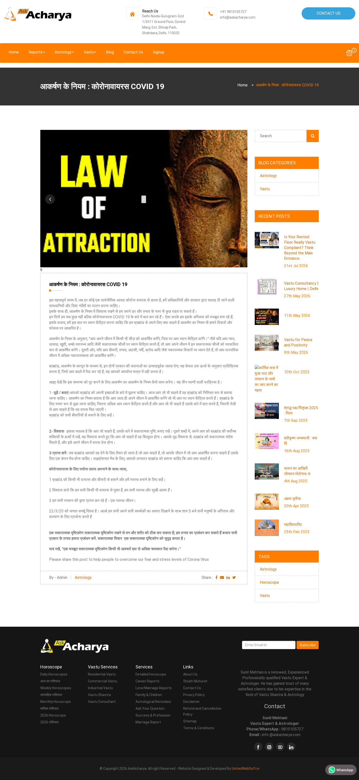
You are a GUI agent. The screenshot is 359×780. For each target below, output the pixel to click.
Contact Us (328, 13)
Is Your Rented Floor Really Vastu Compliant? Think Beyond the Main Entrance (299, 248)
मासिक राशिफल (49, 708)
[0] (349, 52)
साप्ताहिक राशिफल (51, 695)
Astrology (63, 52)
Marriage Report (148, 722)
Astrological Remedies (153, 702)
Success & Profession (153, 715)
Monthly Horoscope (55, 702)
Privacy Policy (194, 695)
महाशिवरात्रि (293, 524)
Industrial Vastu (100, 688)
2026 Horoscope (53, 715)
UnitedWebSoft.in (245, 768)
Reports (35, 52)
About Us (190, 674)
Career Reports (147, 681)
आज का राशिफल (50, 681)
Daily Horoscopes (53, 674)
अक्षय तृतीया (292, 498)
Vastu (89, 52)
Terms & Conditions (198, 728)
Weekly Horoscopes (55, 688)
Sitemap (190, 721)
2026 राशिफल (49, 722)
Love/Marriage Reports (154, 688)
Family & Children (149, 695)
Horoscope (269, 582)
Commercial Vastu (102, 681)
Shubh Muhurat (195, 681)
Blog (110, 52)
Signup (158, 52)
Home (14, 52)
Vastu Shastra (99, 695)
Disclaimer (191, 702)
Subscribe (308, 645)
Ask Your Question (150, 708)
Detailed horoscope (151, 674)
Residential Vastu (102, 674)
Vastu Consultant (102, 702)
